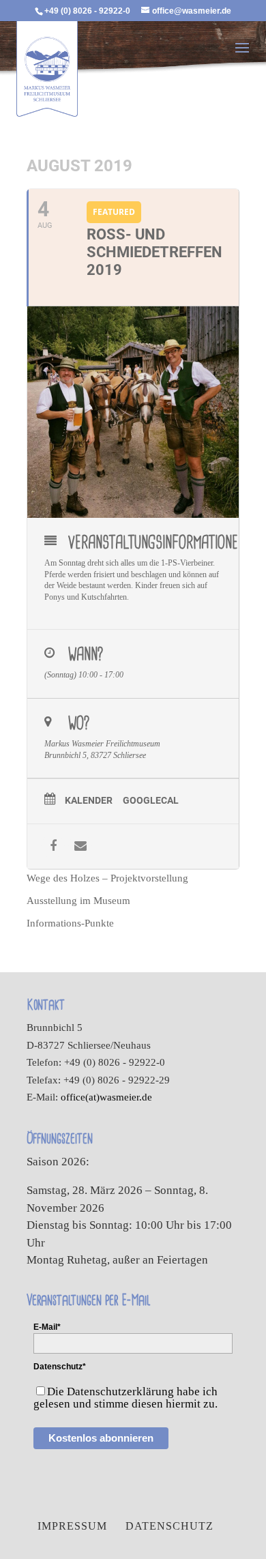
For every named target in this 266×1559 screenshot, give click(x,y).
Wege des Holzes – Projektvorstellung (107, 878)
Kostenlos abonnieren (100, 1438)
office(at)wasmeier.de (106, 1097)
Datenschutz (169, 1526)
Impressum (72, 1526)
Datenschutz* (59, 1366)
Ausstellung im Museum (78, 900)
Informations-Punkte (70, 923)
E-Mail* (47, 1327)
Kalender (89, 800)
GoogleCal (151, 800)
